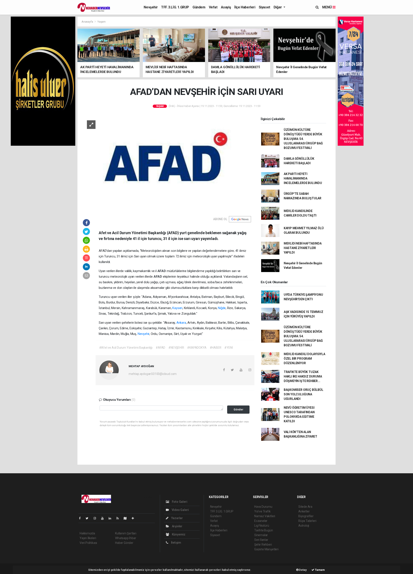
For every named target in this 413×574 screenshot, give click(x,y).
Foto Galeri (179, 501)
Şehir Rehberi (263, 544)
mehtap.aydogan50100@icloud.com (153, 374)
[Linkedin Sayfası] (112, 518)
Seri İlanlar (261, 540)
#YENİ (228, 347)
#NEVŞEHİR (176, 347)
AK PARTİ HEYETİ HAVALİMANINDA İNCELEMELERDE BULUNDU (303, 178)
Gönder (238, 409)
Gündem (199, 7)
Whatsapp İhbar (125, 538)
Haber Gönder (124, 543)
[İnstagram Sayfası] (97, 518)
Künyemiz (178, 534)
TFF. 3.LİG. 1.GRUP (175, 7)
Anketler (304, 511)
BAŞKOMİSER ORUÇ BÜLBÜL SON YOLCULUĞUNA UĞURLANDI (303, 394)
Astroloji (303, 525)
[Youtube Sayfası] (104, 518)
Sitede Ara (305, 506)
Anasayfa (88, 21)
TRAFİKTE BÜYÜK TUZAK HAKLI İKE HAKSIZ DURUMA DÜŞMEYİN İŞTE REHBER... (303, 376)
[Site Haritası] (127, 518)
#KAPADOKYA (196, 347)
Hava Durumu (263, 506)
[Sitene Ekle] (134, 518)
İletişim (175, 542)
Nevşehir (151, 7)
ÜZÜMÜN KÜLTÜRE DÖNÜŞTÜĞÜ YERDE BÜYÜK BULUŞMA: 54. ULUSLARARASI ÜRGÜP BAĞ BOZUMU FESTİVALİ (303, 139)
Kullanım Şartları (125, 533)
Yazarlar (177, 518)
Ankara (181, 323)
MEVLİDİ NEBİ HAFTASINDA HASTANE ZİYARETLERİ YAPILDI (303, 248)
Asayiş (226, 7)
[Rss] (119, 518)
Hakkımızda (87, 533)
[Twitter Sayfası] (89, 518)
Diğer (278, 7)
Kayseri (177, 308)
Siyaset (264, 7)
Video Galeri (180, 510)
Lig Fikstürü (261, 525)
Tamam (319, 569)
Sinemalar (261, 535)
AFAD (162, 271)
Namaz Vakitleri (264, 516)
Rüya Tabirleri (307, 521)
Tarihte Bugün (263, 530)
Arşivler (176, 526)
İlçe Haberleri (244, 7)
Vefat (213, 7)
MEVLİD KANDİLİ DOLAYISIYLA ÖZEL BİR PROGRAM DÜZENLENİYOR (304, 358)
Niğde (222, 308)
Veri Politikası (88, 543)
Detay (303, 569)
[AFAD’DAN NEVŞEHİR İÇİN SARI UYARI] (167, 163)
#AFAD (160, 347)
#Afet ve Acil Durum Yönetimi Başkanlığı (126, 347)
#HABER (215, 347)
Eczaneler (260, 521)
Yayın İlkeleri (88, 538)
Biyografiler (306, 516)
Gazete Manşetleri (266, 549)
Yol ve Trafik (262, 511)
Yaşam (101, 21)
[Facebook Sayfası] (81, 518)
